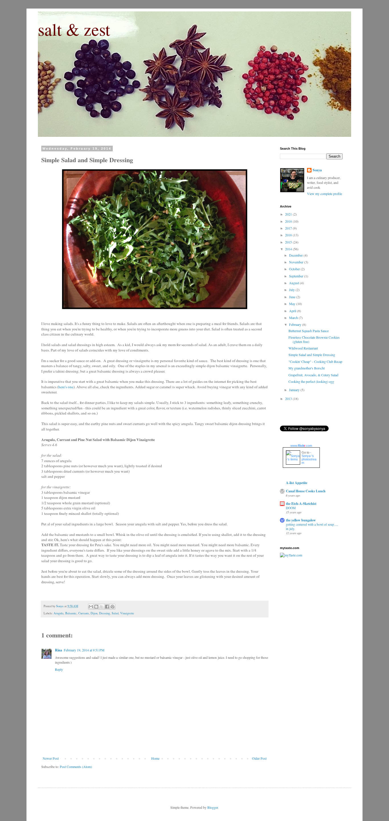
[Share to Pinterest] (112, 606)
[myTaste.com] (291, 555)
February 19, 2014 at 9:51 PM (84, 650)
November (296, 262)
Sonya (317, 170)
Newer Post (51, 758)
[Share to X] (102, 606)
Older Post (259, 758)
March (294, 317)
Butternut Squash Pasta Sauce (308, 330)
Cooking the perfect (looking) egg (311, 381)
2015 (289, 242)
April (293, 310)
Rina (58, 650)
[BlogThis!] (96, 606)
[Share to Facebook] (107, 606)
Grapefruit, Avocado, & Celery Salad (313, 375)
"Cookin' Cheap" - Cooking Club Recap (315, 361)
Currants (83, 613)
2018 (289, 221)
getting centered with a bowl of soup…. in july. (312, 526)
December (296, 255)
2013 (289, 398)
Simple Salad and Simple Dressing (311, 354)
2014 (289, 249)
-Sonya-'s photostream (309, 457)
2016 (289, 235)
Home (155, 758)
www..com (301, 445)
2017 (289, 228)
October (295, 269)
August (294, 283)
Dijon (94, 613)
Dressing (104, 613)
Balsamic (71, 613)
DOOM (291, 508)
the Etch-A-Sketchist (301, 503)
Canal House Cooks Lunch (305, 491)
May (292, 303)
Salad (115, 613)
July (292, 289)
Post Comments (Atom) (76, 766)
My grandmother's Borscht (306, 368)
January (294, 389)
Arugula (59, 613)
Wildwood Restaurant (303, 348)
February (295, 324)
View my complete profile (324, 193)
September (296, 276)
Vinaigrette (127, 613)
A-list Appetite (296, 482)
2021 (289, 214)
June (292, 296)
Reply (59, 669)
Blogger (212, 807)
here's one (65, 386)
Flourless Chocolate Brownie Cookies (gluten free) (314, 339)
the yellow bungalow (301, 520)
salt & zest (74, 29)
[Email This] (91, 606)
